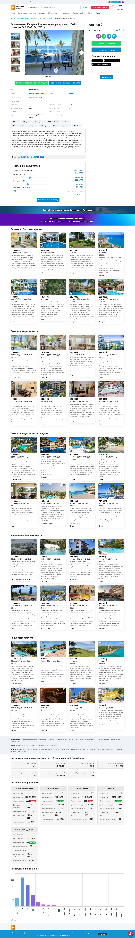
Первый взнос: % (19, 174)
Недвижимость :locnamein (30, 739)
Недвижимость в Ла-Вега (50, 749)
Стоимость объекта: (23, 170)
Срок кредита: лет (20, 181)
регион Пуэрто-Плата (36, 94)
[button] (113, 7)
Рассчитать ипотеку (106, 50)
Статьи (26, 2)
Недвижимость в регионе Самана (101, 749)
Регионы (90, 13)
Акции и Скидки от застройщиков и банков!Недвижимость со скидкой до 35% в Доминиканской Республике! (67, 219)
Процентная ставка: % (21, 187)
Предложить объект (79, 13)
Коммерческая (22, 13)
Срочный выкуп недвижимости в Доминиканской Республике (67, 210)
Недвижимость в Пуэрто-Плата (27, 745)
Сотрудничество (16, 2)
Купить (13, 13)
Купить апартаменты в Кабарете (84, 739)
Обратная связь (53, 13)
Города (98, 13)
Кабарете (71, 94)
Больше (20, 741)
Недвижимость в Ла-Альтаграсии (28, 749)
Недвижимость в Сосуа (48, 745)
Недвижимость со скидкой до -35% (65, 83)
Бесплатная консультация (37, 13)
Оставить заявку (65, 13)
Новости (32, 2)
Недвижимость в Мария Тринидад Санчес (74, 749)
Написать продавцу (106, 43)
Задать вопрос (106, 77)
